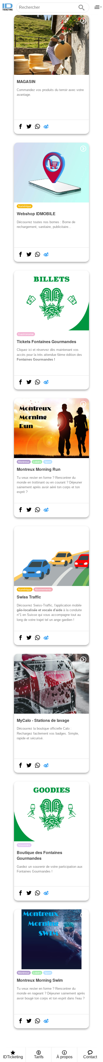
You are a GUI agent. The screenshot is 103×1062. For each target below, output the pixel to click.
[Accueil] (7, 7)
